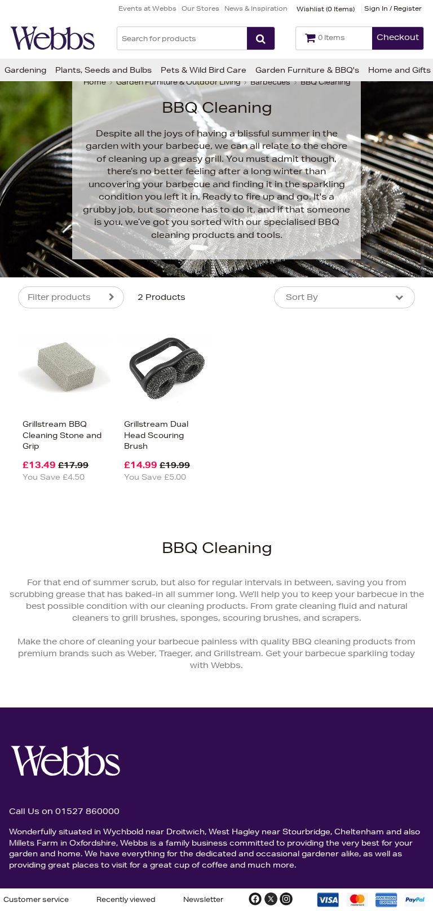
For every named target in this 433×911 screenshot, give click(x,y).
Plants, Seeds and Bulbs (103, 70)
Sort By (302, 297)
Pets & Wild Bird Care (203, 70)
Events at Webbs (147, 8)
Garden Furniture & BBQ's (307, 70)
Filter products (59, 297)
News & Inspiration (256, 8)
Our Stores (200, 8)
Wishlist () (326, 9)
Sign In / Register (393, 8)
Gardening (25, 70)
